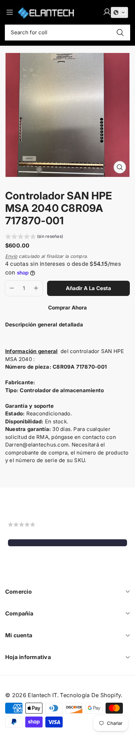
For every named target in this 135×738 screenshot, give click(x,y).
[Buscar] (120, 32)
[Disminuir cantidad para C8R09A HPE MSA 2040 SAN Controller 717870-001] (9, 288)
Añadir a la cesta (88, 288)
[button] (34, 237)
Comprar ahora (67, 307)
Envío (11, 256)
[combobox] (67, 32)
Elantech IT (42, 695)
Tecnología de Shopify (90, 695)
